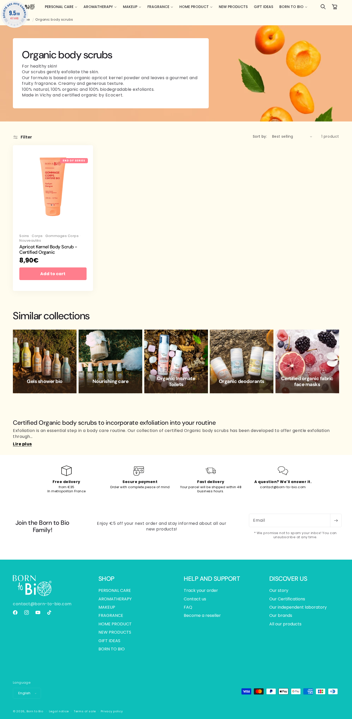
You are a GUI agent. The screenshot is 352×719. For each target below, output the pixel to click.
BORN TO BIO (111, 649)
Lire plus (22, 444)
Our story (278, 590)
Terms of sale (85, 711)
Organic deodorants (241, 382)
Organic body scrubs (54, 19)
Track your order (201, 590)
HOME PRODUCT (115, 624)
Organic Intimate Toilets (176, 382)
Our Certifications (287, 599)
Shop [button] (106, 579)
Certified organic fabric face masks (307, 382)
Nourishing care (110, 382)
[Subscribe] (335, 520)
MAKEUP (106, 607)
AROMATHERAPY (115, 599)
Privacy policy (112, 711)
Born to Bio (35, 711)
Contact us (195, 599)
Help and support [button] (212, 579)
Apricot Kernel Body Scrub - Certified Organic (48, 249)
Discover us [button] (288, 579)
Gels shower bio (45, 382)
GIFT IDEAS (109, 641)
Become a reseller (202, 615)
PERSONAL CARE (114, 590)
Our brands (280, 615)
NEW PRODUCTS (114, 632)
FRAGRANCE (110, 615)
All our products (285, 624)
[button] (61, 6)
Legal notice (59, 711)
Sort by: (260, 136)
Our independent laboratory (298, 607)
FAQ (188, 607)
